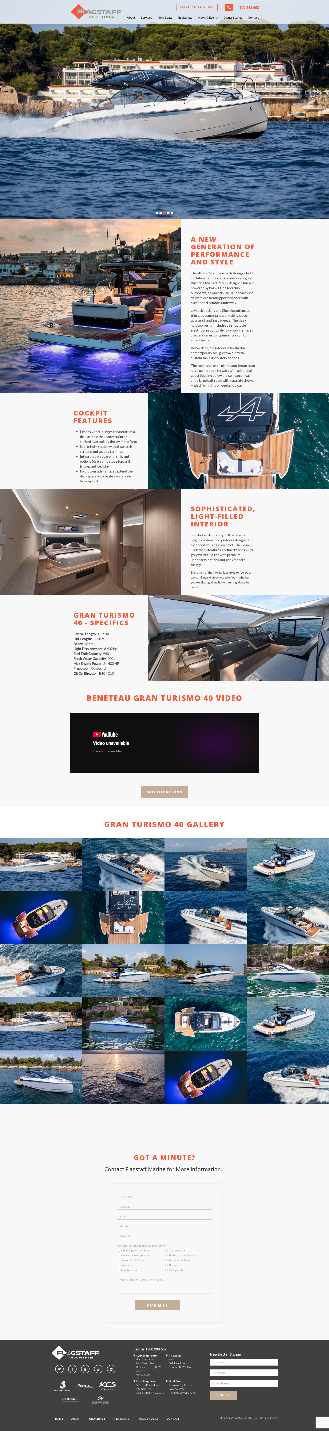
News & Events (208, 17)
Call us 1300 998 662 (149, 1349)
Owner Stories (233, 17)
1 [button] (157, 213)
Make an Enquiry (197, 7)
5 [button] (172, 213)
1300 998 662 (248, 7)
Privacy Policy (147, 1418)
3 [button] (164, 213)
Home (59, 1418)
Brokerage (185, 17)
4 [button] (168, 213)
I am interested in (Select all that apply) (141, 1245)
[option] (164, 109)
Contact (253, 17)
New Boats (165, 17)
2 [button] (161, 213)
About (131, 17)
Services (146, 17)
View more (41, 864)
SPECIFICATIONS (164, 792)
